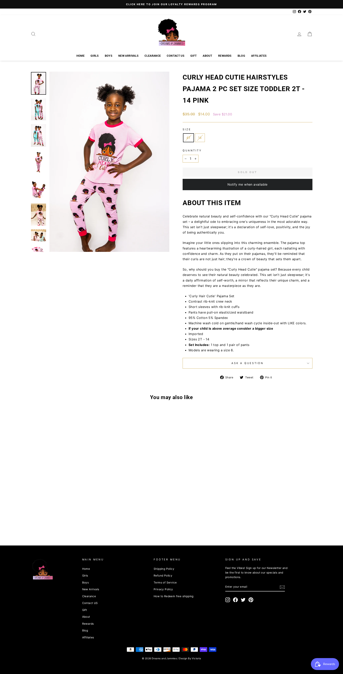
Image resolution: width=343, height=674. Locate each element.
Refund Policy (163, 575)
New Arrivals (128, 55)
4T (188, 138)
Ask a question (247, 363)
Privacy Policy (163, 589)
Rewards (224, 55)
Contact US (175, 55)
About (207, 55)
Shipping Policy (164, 568)
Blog (241, 55)
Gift (193, 55)
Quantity (192, 150)
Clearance (153, 55)
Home (80, 55)
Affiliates (259, 55)
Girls (95, 55)
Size (187, 129)
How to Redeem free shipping (174, 596)
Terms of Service (165, 582)
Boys (108, 55)
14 (200, 138)
